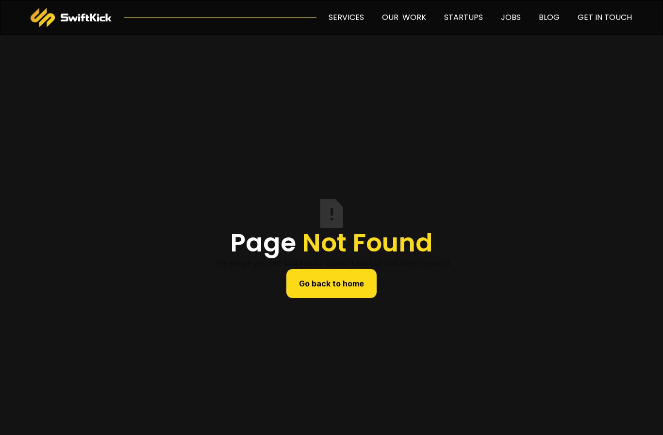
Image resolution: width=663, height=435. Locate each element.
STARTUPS (463, 17)
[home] (71, 17)
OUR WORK (404, 17)
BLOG (549, 17)
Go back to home (331, 283)
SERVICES (346, 17)
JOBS (511, 17)
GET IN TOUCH (605, 17)
